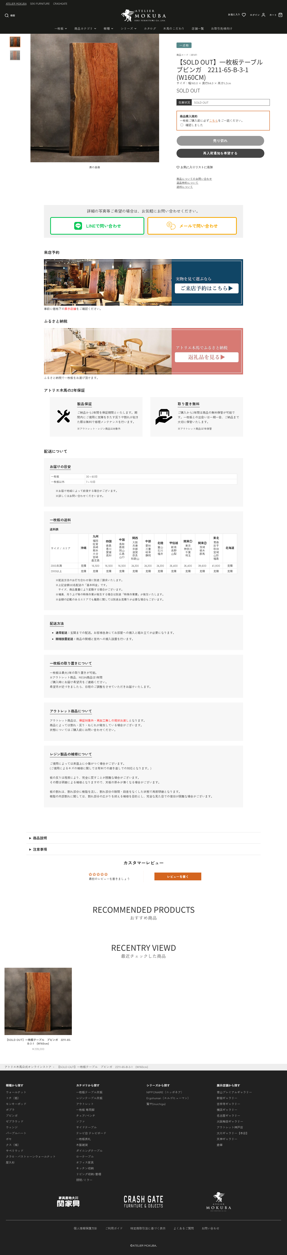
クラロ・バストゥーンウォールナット (31, 1156)
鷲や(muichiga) (156, 1104)
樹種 (107, 28)
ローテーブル (85, 1156)
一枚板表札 (83, 1139)
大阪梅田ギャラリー (230, 1121)
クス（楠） (13, 1145)
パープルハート (16, 1133)
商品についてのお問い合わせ (194, 179)
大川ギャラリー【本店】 (233, 1133)
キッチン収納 (85, 1168)
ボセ (9, 1139)
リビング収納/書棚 (88, 1174)
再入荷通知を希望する (220, 153)
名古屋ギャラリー (228, 1115)
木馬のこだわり (174, 28)
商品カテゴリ (83, 28)
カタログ (150, 28)
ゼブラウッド (14, 1121)
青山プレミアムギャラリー (234, 1092)
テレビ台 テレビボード (91, 1133)
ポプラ (10, 1110)
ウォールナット (16, 1092)
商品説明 (40, 837)
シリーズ (127, 28)
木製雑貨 (82, 1145)
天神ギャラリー (227, 1139)
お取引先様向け (222, 28)
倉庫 (220, 1145)
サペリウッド (14, 1151)
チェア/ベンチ (85, 1115)
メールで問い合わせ (198, 226)
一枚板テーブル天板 (89, 1092)
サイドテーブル (86, 1127)
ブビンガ (12, 1115)
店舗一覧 (198, 28)
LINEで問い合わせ (103, 226)
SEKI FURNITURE (40, 3)
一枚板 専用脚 (85, 1110)
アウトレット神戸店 (230, 1127)
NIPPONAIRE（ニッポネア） (165, 1092)
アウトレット (85, 1104)
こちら (213, 120)
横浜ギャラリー (227, 1110)
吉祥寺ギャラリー (228, 1104)
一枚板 (59, 28)
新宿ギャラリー (227, 1098)
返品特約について (187, 182)
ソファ (80, 1121)
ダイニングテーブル (89, 1151)
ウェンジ (12, 1127)
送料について (184, 187)
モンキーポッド (16, 1104)
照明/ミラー (84, 1180)
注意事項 (40, 849)
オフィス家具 (85, 1162)
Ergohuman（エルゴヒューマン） (168, 1098)
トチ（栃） (13, 1098)
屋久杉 (10, 1162)
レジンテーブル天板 (89, 1098)
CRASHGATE (60, 3)
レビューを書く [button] (178, 876)
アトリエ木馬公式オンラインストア (27, 1067)
